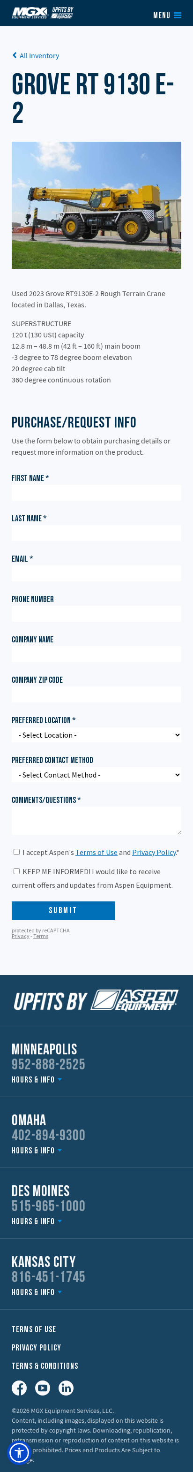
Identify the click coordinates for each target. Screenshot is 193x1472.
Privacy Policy (36, 1348)
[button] (19, 1453)
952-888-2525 (49, 1065)
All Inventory (39, 55)
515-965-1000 (49, 1207)
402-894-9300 (49, 1136)
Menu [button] (162, 16)
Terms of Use (34, 1330)
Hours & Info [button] (33, 1080)
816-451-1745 (49, 1278)
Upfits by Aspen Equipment (43, 12)
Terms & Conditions (45, 1366)
